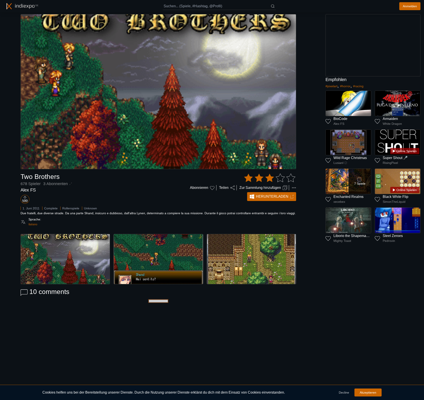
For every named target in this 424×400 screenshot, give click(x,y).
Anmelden (410, 6)
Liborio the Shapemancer (353, 236)
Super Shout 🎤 (395, 158)
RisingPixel (390, 163)
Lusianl (338, 163)
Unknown (90, 208)
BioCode (340, 119)
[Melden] (294, 188)
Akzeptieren (368, 392)
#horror (345, 86)
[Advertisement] (373, 45)
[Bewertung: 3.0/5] (269, 178)
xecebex (339, 201)
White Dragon (392, 123)
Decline (344, 392)
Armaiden (390, 119)
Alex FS (28, 190)
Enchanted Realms (348, 197)
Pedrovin (389, 241)
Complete (51, 208)
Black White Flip (395, 197)
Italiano (32, 224)
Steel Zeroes (393, 236)
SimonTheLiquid (394, 201)
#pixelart (331, 86)
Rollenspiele (70, 208)
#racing (358, 86)
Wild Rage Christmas (350, 158)
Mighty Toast (342, 241)
